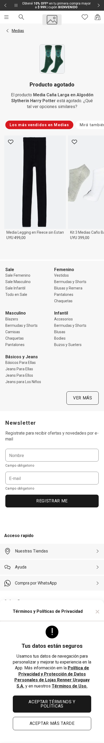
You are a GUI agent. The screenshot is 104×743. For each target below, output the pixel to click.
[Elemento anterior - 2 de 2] (5, 5)
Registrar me (52, 500)
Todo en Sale (16, 294)
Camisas (12, 332)
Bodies (60, 338)
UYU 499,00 (16, 238)
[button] (7, 31)
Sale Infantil (15, 288)
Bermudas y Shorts (70, 282)
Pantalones (63, 294)
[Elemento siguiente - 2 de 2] (98, 5)
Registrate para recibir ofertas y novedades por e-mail (52, 436)
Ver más (82, 397)
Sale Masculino (18, 282)
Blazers (11, 319)
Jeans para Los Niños (23, 382)
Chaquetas (63, 301)
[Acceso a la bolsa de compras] (97, 17)
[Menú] (6, 17)
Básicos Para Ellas (20, 362)
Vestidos (61, 275)
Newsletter (20, 423)
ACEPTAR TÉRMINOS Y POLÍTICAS (52, 704)
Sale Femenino (17, 275)
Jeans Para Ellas (19, 369)
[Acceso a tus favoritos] (84, 17)
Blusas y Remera (68, 288)
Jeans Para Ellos (19, 375)
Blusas (59, 332)
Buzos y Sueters (68, 345)
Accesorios (63, 319)
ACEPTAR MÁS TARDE (52, 723)
